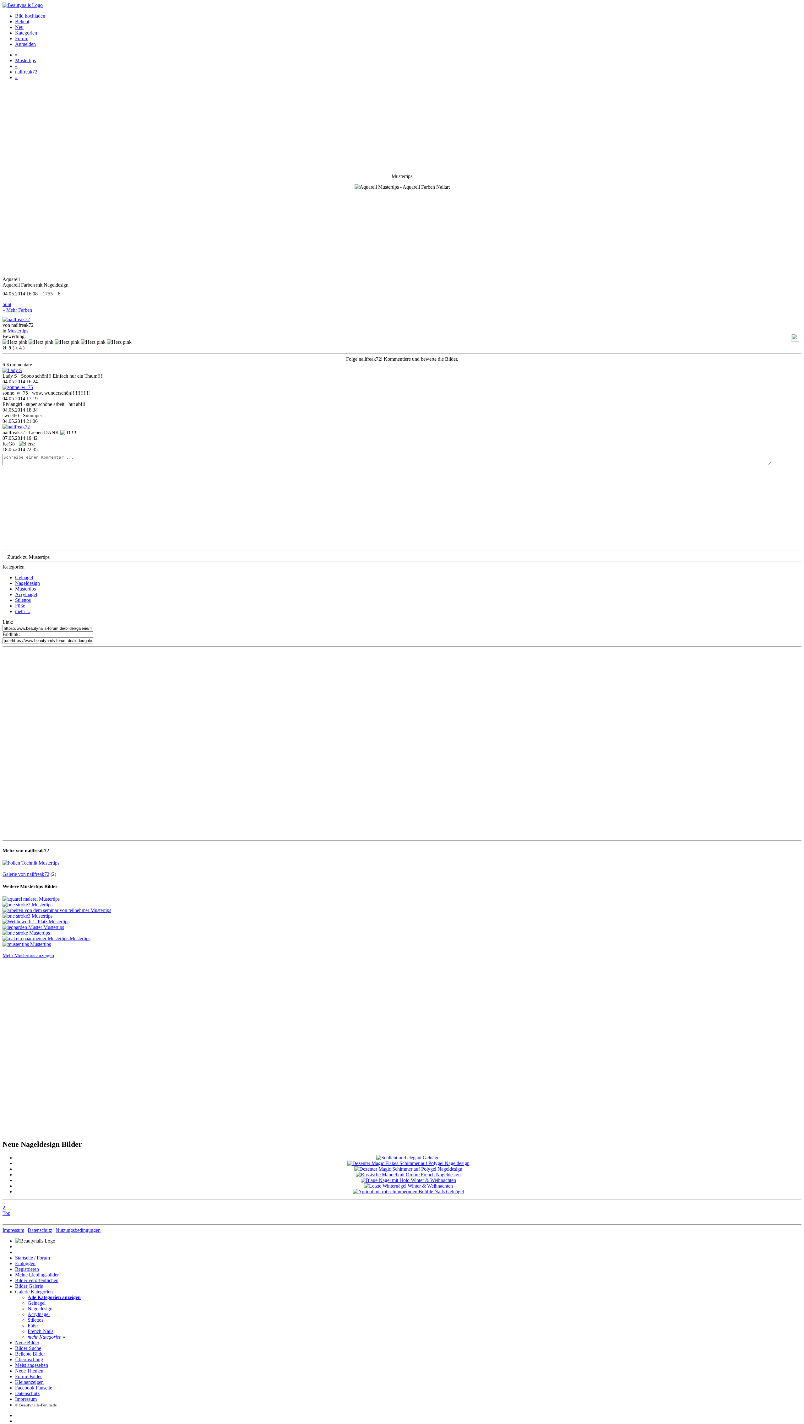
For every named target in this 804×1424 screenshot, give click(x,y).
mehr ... (22, 611)
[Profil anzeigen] (16, 319)
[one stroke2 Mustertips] (27, 904)
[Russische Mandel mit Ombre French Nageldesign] (408, 1174)
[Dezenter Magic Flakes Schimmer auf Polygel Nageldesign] (408, 1163)
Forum (21, 38)
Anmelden (25, 44)
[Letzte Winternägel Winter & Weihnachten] (408, 1186)
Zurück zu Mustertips (28, 557)
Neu (19, 27)
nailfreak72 (26, 71)
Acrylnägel (26, 594)
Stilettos (23, 600)
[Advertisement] (402, 744)
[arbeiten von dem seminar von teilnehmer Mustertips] (57, 910)
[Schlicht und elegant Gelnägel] (408, 1157)
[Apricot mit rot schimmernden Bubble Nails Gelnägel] (408, 1191)
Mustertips (25, 60)
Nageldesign (27, 583)
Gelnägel (24, 577)
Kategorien (26, 32)
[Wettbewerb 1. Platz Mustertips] (36, 921)
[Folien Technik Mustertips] (31, 863)
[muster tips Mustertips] (27, 944)
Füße (20, 605)
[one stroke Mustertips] (26, 933)
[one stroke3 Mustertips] (27, 916)
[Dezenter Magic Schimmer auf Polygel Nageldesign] (408, 1169)
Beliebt (22, 21)
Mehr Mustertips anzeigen (28, 955)
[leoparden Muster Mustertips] (33, 927)
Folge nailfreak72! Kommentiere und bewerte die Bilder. (402, 359)
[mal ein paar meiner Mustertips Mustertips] (46, 938)
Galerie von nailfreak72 (26, 874)
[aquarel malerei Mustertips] (31, 899)
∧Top (6, 1210)
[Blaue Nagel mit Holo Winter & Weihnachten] (408, 1180)
